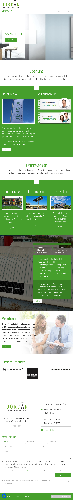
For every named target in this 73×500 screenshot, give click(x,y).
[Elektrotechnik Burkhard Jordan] (10, 4)
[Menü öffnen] (69, 4)
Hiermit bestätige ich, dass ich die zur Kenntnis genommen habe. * (34, 471)
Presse (27, 496)
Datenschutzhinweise (34, 471)
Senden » (62, 475)
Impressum (18, 496)
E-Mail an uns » (50, 430)
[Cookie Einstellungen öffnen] (4, 497)
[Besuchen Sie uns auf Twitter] (19, 425)
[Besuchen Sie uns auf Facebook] (14, 425)
